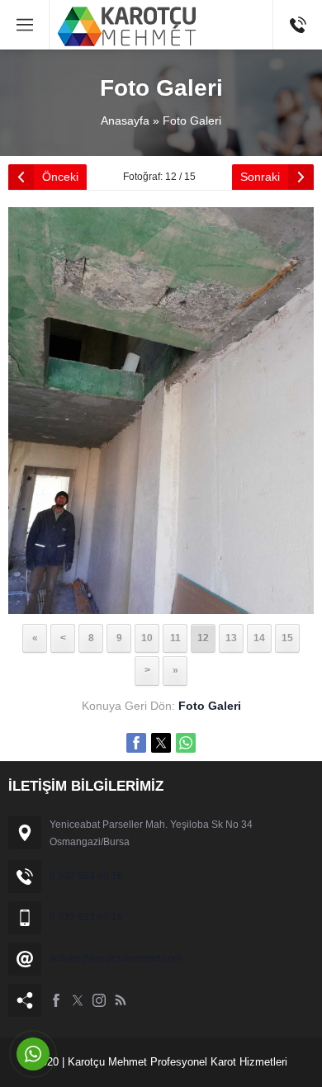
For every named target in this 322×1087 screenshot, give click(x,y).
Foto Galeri (192, 120)
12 (203, 638)
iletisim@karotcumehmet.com (116, 958)
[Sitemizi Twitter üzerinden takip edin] (77, 1000)
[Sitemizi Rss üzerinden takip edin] (120, 1000)
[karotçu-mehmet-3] (161, 603)
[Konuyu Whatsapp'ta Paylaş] (186, 743)
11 (175, 638)
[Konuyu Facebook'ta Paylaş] (136, 743)
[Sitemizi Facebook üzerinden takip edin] (56, 1000)
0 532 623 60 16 (86, 875)
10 (147, 638)
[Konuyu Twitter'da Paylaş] (161, 743)
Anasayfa (125, 120)
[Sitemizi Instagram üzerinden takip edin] (99, 1000)
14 (259, 638)
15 (287, 638)
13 (231, 638)
